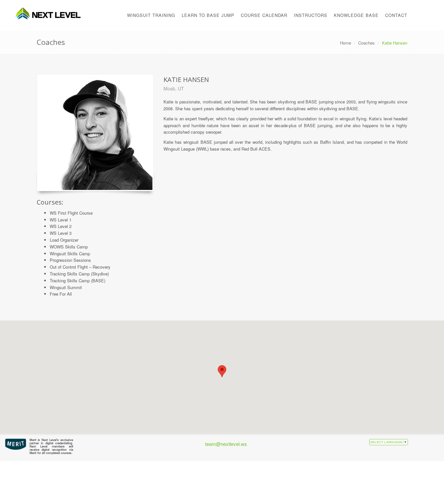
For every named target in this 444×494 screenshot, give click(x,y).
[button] (222, 371)
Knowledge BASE (356, 15)
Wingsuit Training (151, 15)
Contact (396, 15)
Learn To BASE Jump (208, 15)
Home (345, 43)
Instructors (310, 15)
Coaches (366, 43)
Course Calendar (264, 15)
